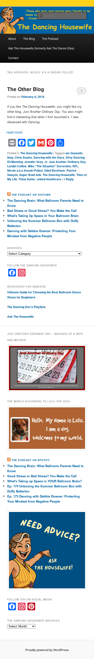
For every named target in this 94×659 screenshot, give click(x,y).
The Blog (29, 38)
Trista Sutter (27, 179)
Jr (46, 162)
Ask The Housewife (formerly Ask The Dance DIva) (41, 48)
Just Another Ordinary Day (67, 162)
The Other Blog (25, 89)
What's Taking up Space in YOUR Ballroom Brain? (44, 481)
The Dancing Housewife (36, 153)
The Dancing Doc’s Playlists (26, 307)
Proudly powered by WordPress (47, 650)
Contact (13, 58)
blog (10, 157)
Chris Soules (23, 157)
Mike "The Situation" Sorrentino (49, 166)
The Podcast (50, 38)
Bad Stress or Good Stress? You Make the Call (42, 210)
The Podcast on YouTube (31, 194)
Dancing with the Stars (49, 157)
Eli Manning (15, 162)
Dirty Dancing (75, 157)
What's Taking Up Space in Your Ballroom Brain (43, 215)
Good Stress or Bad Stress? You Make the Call (42, 476)
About (12, 38)
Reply (68, 179)
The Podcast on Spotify (31, 460)
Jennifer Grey (33, 162)
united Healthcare (49, 179)
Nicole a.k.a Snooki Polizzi (25, 170)
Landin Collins (17, 166)
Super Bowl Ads (30, 175)
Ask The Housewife (20, 316)
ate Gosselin (73, 153)
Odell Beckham (54, 170)
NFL (75, 166)
